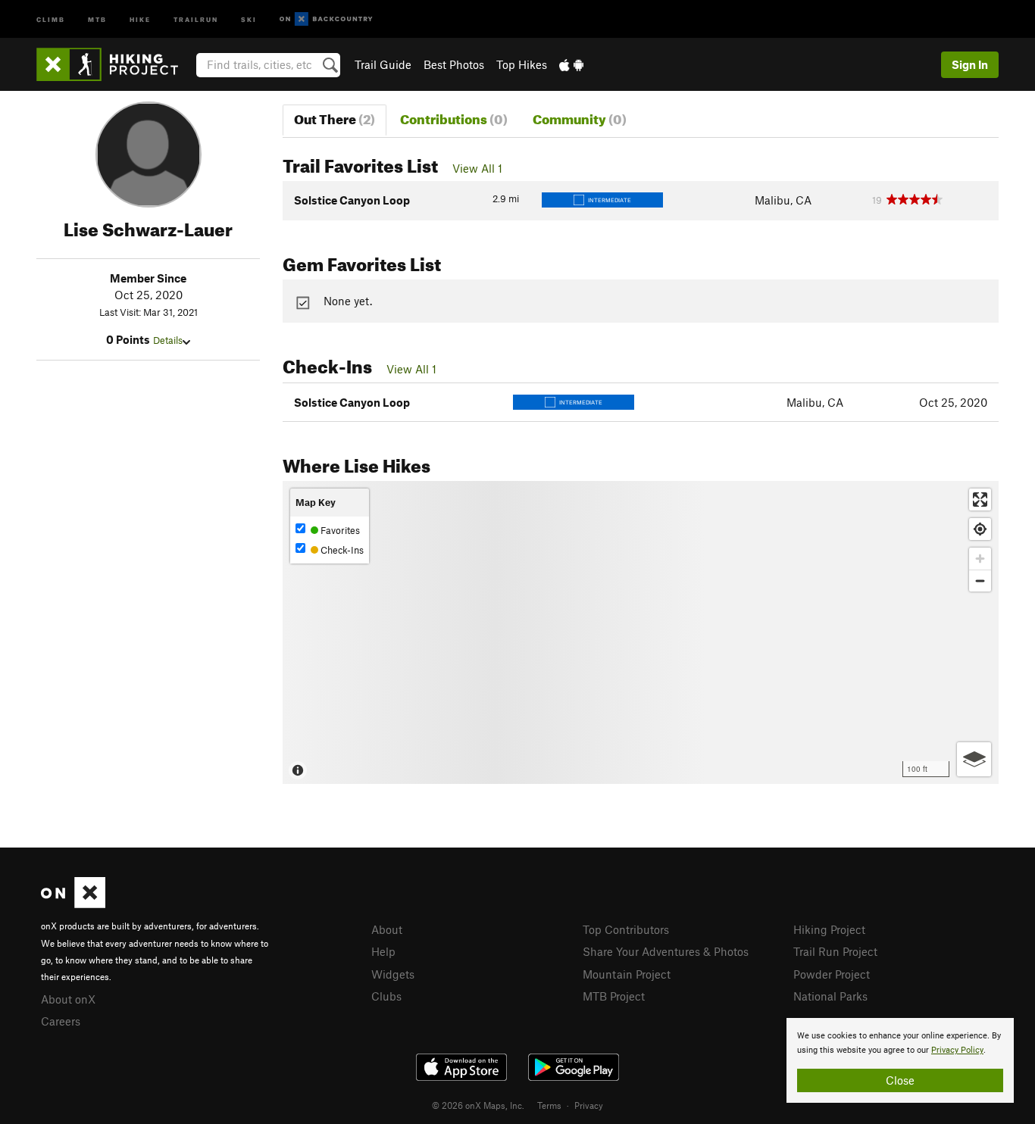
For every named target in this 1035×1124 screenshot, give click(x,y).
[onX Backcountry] (326, 19)
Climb (50, 18)
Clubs (386, 996)
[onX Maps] (73, 903)
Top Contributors (626, 929)
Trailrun (196, 18)
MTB (97, 18)
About (386, 929)
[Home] (114, 64)
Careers (60, 1021)
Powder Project (831, 974)
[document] (900, 1060)
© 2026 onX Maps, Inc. (478, 1105)
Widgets (392, 974)
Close (900, 1080)
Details (168, 340)
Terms (549, 1105)
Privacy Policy (957, 1050)
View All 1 (477, 168)
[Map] (641, 632)
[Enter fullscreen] (980, 499)
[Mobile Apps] (571, 64)
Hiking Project (829, 929)
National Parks (830, 996)
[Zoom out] (980, 581)
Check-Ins (341, 550)
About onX (68, 999)
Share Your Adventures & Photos (666, 951)
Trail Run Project (835, 951)
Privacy (588, 1105)
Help (383, 951)
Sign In (970, 64)
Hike (140, 18)
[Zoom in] (980, 559)
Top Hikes (521, 64)
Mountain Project (627, 974)
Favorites (339, 530)
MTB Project (614, 996)
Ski (249, 18)
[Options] (974, 759)
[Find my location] (980, 529)
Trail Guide (383, 64)
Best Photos (454, 64)
